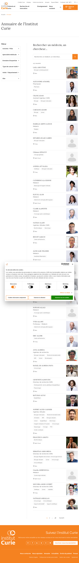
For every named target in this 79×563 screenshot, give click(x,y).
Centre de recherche (38, 2)
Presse (75, 553)
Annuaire (47, 2)
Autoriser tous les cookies (62, 297)
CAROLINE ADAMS (40, 109)
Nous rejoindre (37, 553)
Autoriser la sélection (39, 297)
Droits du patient (66, 553)
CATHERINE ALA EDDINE (42, 180)
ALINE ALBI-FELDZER (41, 251)
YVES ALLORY (38, 321)
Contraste (64, 2)
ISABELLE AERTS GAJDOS (42, 124)
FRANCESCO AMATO (40, 437)
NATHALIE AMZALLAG (41, 498)
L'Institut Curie (21, 2)
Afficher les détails (65, 292)
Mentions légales (33, 557)
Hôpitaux (29, 2)
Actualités (55, 553)
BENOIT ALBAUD (39, 237)
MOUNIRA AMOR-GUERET (42, 484)
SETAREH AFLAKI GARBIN (42, 138)
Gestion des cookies (64, 557)
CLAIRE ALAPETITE (40, 208)
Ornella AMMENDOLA (41, 470)
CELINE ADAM (38, 95)
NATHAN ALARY (39, 222)
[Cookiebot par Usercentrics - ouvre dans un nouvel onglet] (62, 264)
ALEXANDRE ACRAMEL (41, 81)
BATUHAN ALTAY (39, 395)
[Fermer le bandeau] (72, 264)
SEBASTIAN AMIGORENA (42, 451)
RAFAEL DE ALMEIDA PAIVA (43, 365)
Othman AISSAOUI (40, 152)
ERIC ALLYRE (37, 335)
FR (75, 2)
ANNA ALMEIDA (39, 350)
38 (55, 518)
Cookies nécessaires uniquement (17, 297)
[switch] (31, 287)
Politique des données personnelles (49, 557)
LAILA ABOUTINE (39, 67)
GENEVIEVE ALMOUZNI (41, 379)
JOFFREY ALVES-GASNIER (42, 409)
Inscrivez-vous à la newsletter (65, 543)
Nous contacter (25, 553)
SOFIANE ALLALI (39, 307)
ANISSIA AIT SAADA (40, 166)
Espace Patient (54, 2)
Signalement (75, 557)
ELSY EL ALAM (38, 194)
